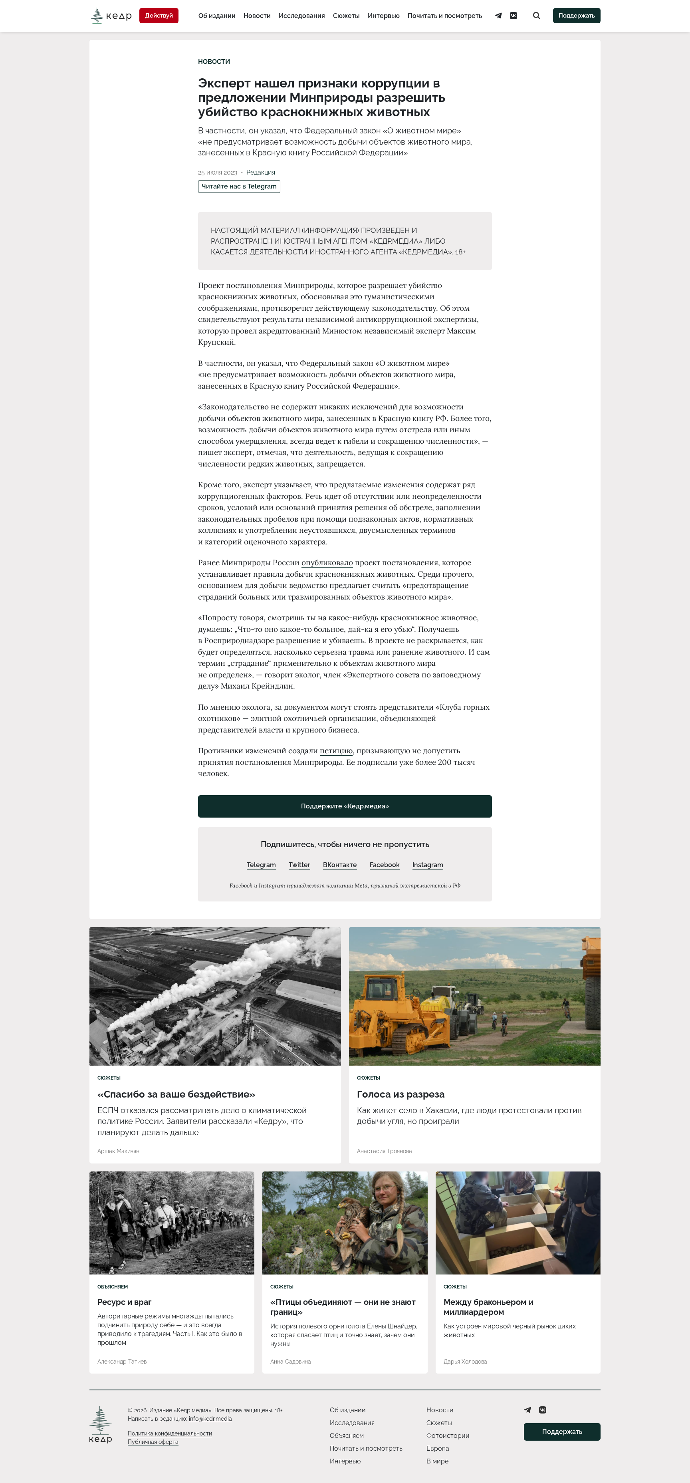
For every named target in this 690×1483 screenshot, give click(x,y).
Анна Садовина (290, 1361)
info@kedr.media (210, 1419)
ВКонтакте (340, 865)
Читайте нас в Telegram (239, 186)
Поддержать (577, 15)
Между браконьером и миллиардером (488, 1307)
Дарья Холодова (465, 1361)
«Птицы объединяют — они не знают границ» (343, 1307)
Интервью (384, 16)
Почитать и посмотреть (445, 16)
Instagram (427, 865)
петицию (336, 750)
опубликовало (327, 562)
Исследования (302, 16)
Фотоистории (448, 1435)
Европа (437, 1448)
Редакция (260, 172)
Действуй (159, 15)
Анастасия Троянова (384, 1151)
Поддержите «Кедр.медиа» (345, 806)
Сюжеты (346, 16)
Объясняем (112, 1287)
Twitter (299, 865)
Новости (257, 16)
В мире (437, 1461)
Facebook (385, 865)
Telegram (261, 865)
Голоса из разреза (401, 1094)
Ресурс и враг (124, 1302)
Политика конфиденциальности (170, 1433)
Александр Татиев (122, 1361)
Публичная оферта (153, 1442)
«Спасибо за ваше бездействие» (176, 1094)
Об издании (217, 16)
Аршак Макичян (118, 1151)
